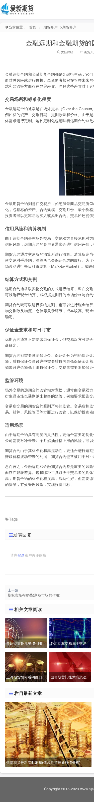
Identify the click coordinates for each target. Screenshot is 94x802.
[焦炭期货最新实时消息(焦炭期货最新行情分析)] (48, 733)
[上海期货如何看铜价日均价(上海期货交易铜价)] (26, 666)
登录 (21, 555)
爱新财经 (66, 52)
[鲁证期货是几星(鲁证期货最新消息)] (26, 632)
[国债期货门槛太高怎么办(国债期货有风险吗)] (70, 666)
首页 (32, 26)
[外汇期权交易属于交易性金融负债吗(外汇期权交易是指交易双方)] (70, 632)
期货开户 (50, 26)
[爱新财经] (17, 8)
